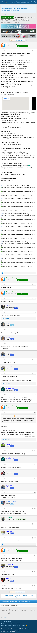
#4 (35, 312)
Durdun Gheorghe (7, 22)
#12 (35, 464)
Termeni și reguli (15, 624)
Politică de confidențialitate (8, 625)
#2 (35, 284)
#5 (35, 330)
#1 (35, 50)
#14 (35, 492)
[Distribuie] (33, 51)
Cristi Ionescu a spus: (7, 416)
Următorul (19, 40)
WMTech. (18, 630)
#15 (35, 508)
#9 (35, 395)
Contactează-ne (5, 624)
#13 (35, 478)
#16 (35, 524)
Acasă (23, 625)
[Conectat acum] (4, 370)
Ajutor (18, 625)
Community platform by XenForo (15, 628)
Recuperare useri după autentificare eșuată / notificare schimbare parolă (15, 9)
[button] (2, 621)
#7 (35, 359)
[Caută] (35, 2)
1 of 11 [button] (12, 40)
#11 (35, 450)
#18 (35, 555)
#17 (35, 538)
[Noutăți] (31, 2)
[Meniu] (2, 2)
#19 (35, 571)
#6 (35, 343)
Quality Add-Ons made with (8, 630)
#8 (35, 373)
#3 (35, 298)
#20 (35, 585)
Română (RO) (8, 621)
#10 (35, 412)
